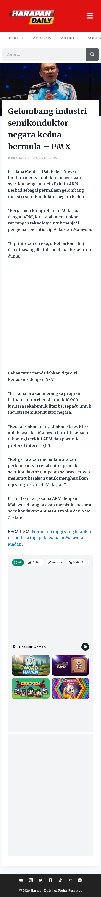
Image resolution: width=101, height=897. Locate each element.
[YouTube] (21, 880)
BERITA (16, 37)
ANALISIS (42, 37)
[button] (87, 16)
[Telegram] (70, 880)
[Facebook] (50, 880)
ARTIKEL (69, 37)
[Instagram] (31, 880)
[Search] (92, 54)
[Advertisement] (50, 317)
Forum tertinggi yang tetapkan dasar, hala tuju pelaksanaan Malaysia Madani (50, 538)
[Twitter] (41, 880)
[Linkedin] (80, 880)
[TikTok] (60, 880)
